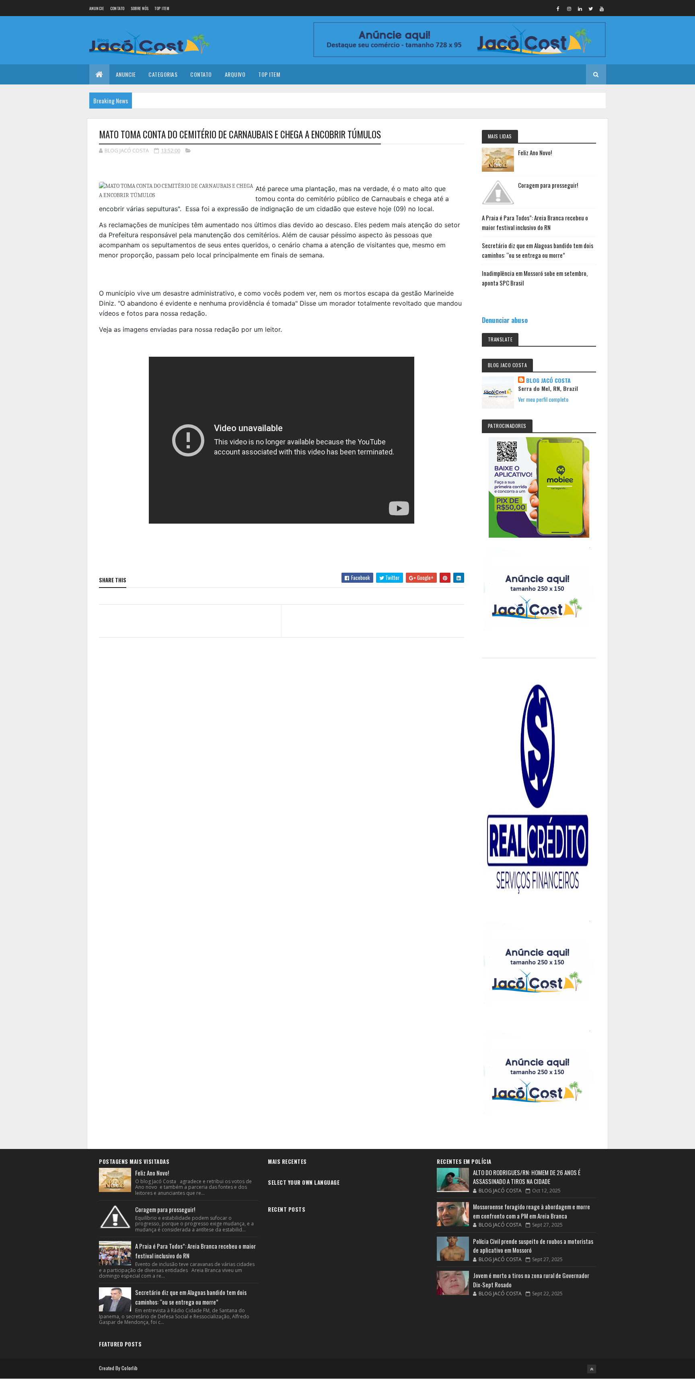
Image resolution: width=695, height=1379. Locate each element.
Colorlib (129, 1368)
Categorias (162, 74)
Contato (117, 8)
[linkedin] (580, 8)
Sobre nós (140, 8)
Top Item (161, 8)
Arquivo (235, 74)
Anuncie (96, 8)
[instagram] (569, 8)
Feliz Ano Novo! (535, 152)
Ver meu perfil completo (543, 399)
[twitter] (590, 8)
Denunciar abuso (505, 320)
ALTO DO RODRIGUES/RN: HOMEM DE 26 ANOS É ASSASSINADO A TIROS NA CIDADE (526, 1177)
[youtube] (601, 8)
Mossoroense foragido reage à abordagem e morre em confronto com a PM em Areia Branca (531, 1211)
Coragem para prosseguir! (548, 185)
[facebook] (558, 8)
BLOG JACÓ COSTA (548, 380)
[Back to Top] (591, 1369)
